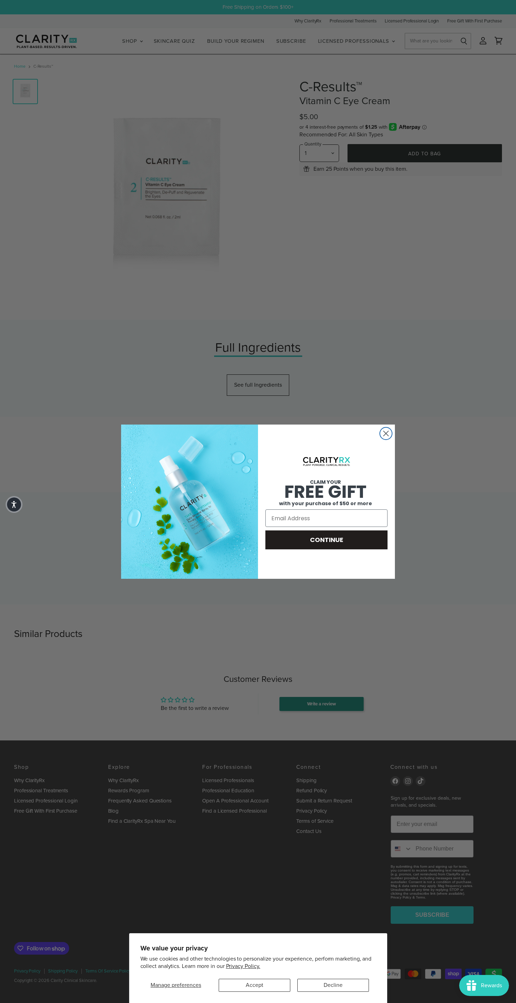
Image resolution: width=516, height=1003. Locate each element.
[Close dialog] (386, 433)
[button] (14, 504)
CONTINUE (326, 539)
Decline (333, 985)
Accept (254, 985)
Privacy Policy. (243, 966)
